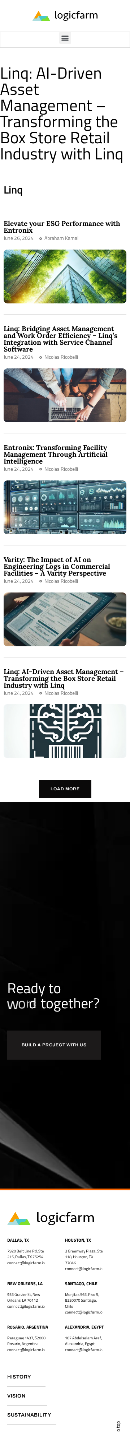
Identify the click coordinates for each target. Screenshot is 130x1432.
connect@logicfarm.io (84, 1268)
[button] (65, 38)
